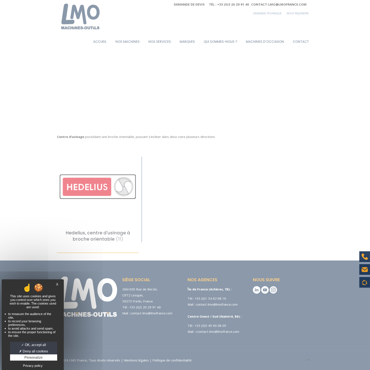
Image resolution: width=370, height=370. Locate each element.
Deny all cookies (35, 351)
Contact (365, 272)
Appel (364, 259)
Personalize (33, 357)
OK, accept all (35, 345)
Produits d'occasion (365, 284)
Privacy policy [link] (33, 365)
